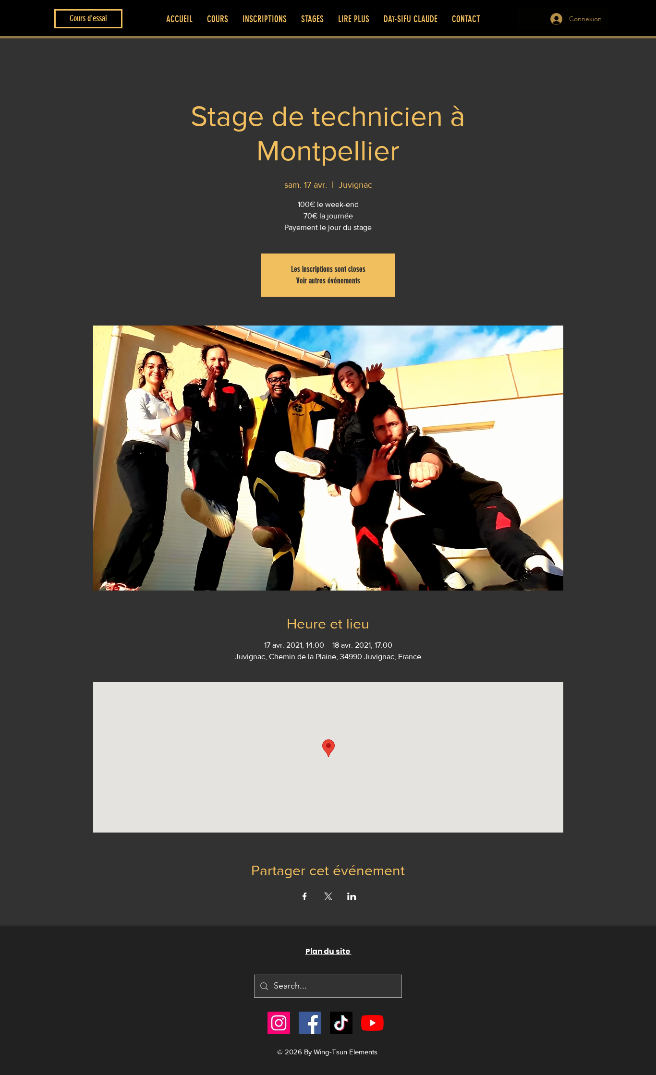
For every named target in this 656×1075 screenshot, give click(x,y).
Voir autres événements (328, 280)
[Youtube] (372, 1023)
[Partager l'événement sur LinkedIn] (351, 896)
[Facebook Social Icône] (310, 1023)
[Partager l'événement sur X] (328, 896)
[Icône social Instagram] (278, 1023)
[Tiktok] (341, 1023)
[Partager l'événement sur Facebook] (304, 896)
